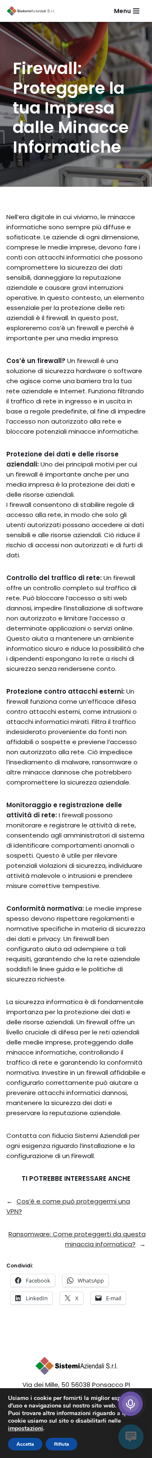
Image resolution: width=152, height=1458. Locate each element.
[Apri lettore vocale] (130, 1404)
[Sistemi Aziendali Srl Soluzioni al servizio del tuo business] (31, 11)
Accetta (25, 1444)
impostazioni (25, 1428)
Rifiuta (61, 1444)
